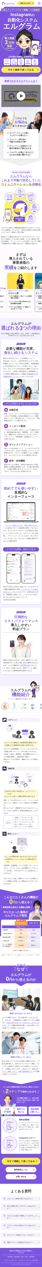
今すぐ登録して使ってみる (21, 1161)
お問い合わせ (21, 1177)
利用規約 (32, 1257)
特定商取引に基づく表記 (21, 1257)
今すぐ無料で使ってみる (21, 70)
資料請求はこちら (21, 1170)
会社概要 (10, 1257)
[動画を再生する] (21, 96)
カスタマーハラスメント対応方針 (28, 1260)
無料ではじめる (26, 3)
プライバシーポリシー (10, 1260)
